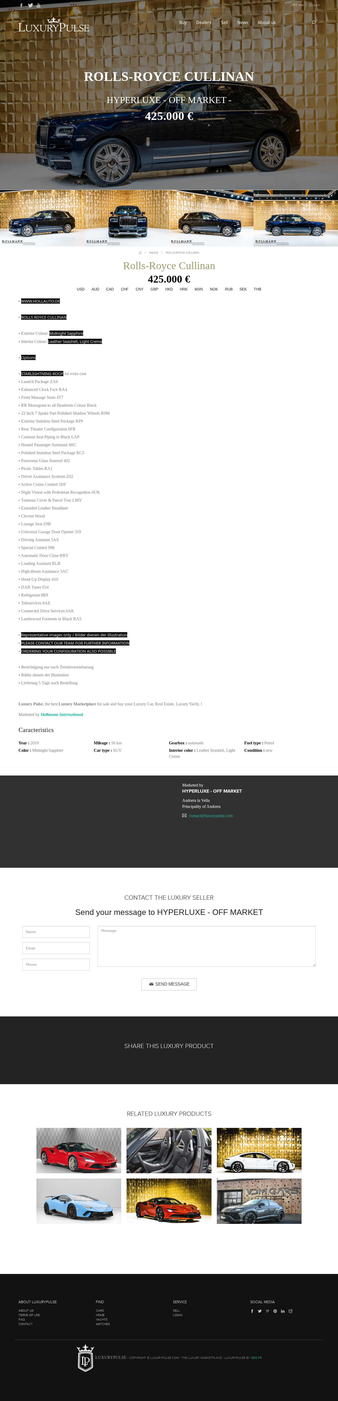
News (243, 22)
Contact (25, 1324)
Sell (225, 22)
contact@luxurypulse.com (211, 815)
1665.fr (256, 1358)
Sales (153, 252)
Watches (103, 1324)
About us (267, 22)
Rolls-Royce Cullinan (182, 252)
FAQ (21, 1319)
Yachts (101, 1319)
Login (316, 5)
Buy (183, 22)
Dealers (204, 22)
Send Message (172, 984)
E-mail (300, 5)
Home (100, 1315)
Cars (100, 1310)
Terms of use (29, 1315)
